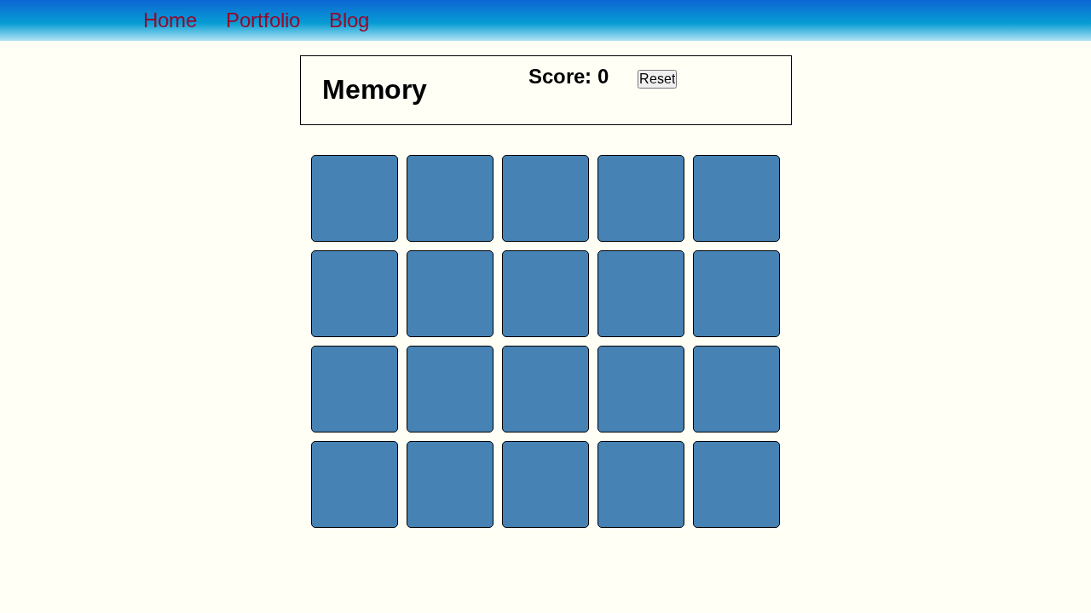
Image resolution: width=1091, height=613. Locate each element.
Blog (349, 20)
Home (170, 20)
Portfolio (263, 20)
